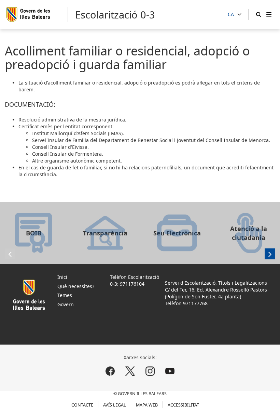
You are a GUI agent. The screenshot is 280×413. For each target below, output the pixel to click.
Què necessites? (75, 286)
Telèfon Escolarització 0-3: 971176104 (134, 280)
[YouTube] (170, 371)
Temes (64, 295)
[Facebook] (110, 371)
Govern (65, 304)
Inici (62, 277)
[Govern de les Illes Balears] (37, 14)
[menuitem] (269, 14)
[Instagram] (150, 371)
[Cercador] (258, 14)
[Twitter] (130, 371)
